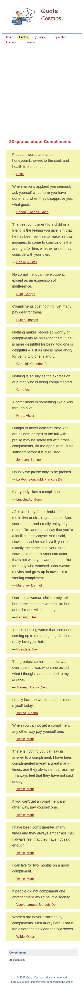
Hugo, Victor (25, 415)
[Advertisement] (42, 90)
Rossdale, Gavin (28, 649)
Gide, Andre (24, 390)
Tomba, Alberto (27, 713)
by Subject (40, 37)
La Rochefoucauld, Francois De (39, 479)
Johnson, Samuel (29, 459)
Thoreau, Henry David (32, 687)
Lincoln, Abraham (29, 499)
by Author (60, 37)
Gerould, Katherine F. (31, 364)
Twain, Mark (25, 739)
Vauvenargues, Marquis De (36, 904)
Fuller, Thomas (27, 320)
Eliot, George (25, 294)
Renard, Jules (26, 617)
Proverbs (30, 42)
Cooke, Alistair (26, 262)
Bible (20, 174)
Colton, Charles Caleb (32, 212)
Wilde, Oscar (25, 936)
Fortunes (11, 42)
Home (9, 37)
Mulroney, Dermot (29, 585)
